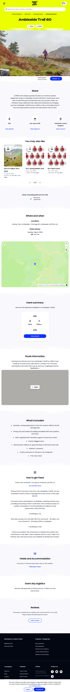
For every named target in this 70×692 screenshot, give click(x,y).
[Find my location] (66, 250)
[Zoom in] (66, 243)
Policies (23, 667)
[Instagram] (62, 673)
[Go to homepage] (35, 3)
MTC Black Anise (54, 169)
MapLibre (40, 285)
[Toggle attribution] (66, 285)
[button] (35, 264)
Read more (34, 368)
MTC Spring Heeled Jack (35, 169)
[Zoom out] (66, 246)
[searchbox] (35, 9)
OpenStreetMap (54, 285)
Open (36, 387)
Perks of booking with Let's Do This (35, 195)
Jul (30, 147)
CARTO (47, 285)
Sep (8, 147)
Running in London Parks (13, 639)
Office (37, 667)
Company (8, 667)
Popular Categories (42, 639)
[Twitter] (57, 673)
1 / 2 (35, 183)
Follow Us (54, 667)
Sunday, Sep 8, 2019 (35, 232)
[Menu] (13, 3)
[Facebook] (53, 673)
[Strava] (53, 678)
